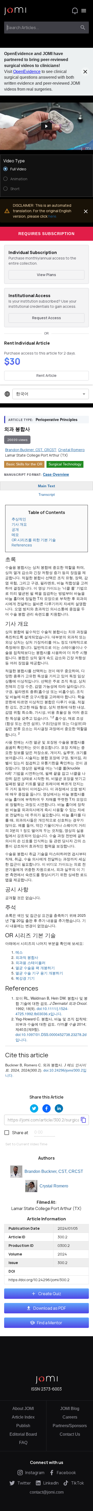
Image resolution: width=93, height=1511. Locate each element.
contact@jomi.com (47, 1492)
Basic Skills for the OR (24, 464)
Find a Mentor (49, 1323)
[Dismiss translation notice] (86, 211)
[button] (46, 126)
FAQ (23, 1442)
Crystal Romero (54, 1186)
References (22, 545)
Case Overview (56, 474)
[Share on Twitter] (34, 1108)
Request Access (46, 317)
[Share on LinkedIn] (59, 1108)
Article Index (23, 1417)
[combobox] (42, 27)
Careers (70, 1417)
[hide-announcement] (85, 71)
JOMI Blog (69, 1408)
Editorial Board (23, 1434)
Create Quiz (49, 1293)
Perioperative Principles (57, 419)
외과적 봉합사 (27, 957)
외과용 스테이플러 (30, 962)
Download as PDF (49, 1308)
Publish (23, 1425)
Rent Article (46, 375)
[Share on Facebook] (46, 1108)
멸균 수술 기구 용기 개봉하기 (39, 972)
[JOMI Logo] (15, 10)
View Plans (46, 274)
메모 (15, 534)
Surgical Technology (65, 464)
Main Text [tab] (46, 486)
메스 (19, 952)
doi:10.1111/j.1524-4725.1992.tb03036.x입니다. (42, 1011)
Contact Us (70, 1434)
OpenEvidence (27, 71)
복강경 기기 (25, 978)
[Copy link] (83, 1119)
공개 (15, 529)
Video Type (14, 161)
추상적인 (19, 519)
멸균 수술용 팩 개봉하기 (35, 967)
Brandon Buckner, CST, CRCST (54, 1171)
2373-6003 (51, 1389)
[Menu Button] (84, 10)
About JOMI (23, 1408)
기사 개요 (19, 524)
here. (52, 216)
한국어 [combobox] (22, 394)
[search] (83, 27)
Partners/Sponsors (70, 1425)
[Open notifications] (75, 10)
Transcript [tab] (46, 494)
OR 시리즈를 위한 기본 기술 (34, 539)
